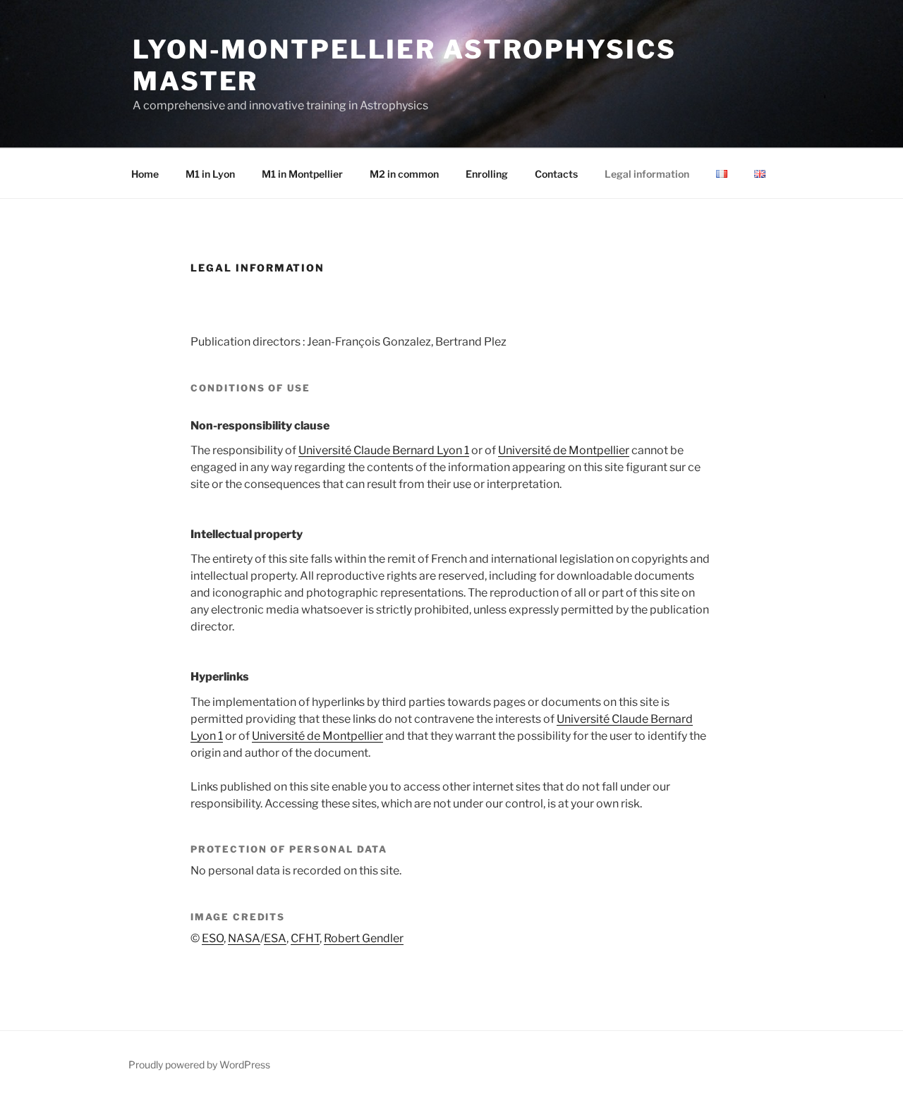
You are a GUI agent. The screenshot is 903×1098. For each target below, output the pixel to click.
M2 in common (404, 174)
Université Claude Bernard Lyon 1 (383, 450)
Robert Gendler (364, 938)
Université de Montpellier (563, 450)
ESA (275, 938)
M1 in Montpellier (302, 174)
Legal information (647, 174)
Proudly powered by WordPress (199, 1064)
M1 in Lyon (210, 174)
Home (145, 174)
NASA (244, 938)
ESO (213, 938)
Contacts (556, 174)
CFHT (305, 938)
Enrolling (487, 174)
